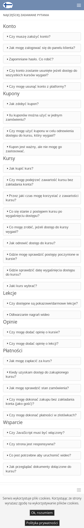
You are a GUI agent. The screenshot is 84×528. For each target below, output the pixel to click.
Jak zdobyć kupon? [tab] (24, 104)
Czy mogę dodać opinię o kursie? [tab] (34, 332)
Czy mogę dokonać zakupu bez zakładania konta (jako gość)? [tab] (40, 401)
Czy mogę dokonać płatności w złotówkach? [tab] (42, 415)
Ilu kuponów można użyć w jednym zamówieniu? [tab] (34, 117)
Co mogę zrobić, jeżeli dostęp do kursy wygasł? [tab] (37, 229)
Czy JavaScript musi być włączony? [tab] (36, 432)
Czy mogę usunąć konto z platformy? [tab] (37, 86)
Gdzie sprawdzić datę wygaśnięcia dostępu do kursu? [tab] (40, 272)
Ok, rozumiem (42, 512)
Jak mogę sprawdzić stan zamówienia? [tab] (39, 388)
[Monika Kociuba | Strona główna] (10, 5)
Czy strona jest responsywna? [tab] (32, 444)
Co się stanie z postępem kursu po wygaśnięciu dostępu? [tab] (34, 214)
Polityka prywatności (42, 523)
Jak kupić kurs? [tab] (21, 168)
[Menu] (79, 5)
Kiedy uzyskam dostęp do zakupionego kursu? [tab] (37, 374)
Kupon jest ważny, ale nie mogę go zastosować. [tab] (34, 149)
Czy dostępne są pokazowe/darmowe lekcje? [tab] (43, 303)
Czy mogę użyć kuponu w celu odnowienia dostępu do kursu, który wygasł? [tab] (40, 133)
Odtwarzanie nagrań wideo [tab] (29, 314)
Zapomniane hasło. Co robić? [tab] (31, 59)
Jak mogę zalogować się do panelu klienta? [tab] (42, 48)
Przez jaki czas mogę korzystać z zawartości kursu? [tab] (42, 198)
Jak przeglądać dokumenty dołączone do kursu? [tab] (38, 469)
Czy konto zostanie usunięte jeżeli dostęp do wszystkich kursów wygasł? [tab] (41, 73)
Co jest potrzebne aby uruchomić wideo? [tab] (40, 455)
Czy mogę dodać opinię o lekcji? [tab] (33, 343)
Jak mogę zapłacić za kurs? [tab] (30, 361)
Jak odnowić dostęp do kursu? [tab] (32, 243)
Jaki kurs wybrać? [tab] (23, 286)
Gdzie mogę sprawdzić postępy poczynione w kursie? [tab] (42, 257)
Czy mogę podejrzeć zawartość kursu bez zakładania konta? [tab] (39, 182)
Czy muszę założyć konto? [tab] (29, 36)
